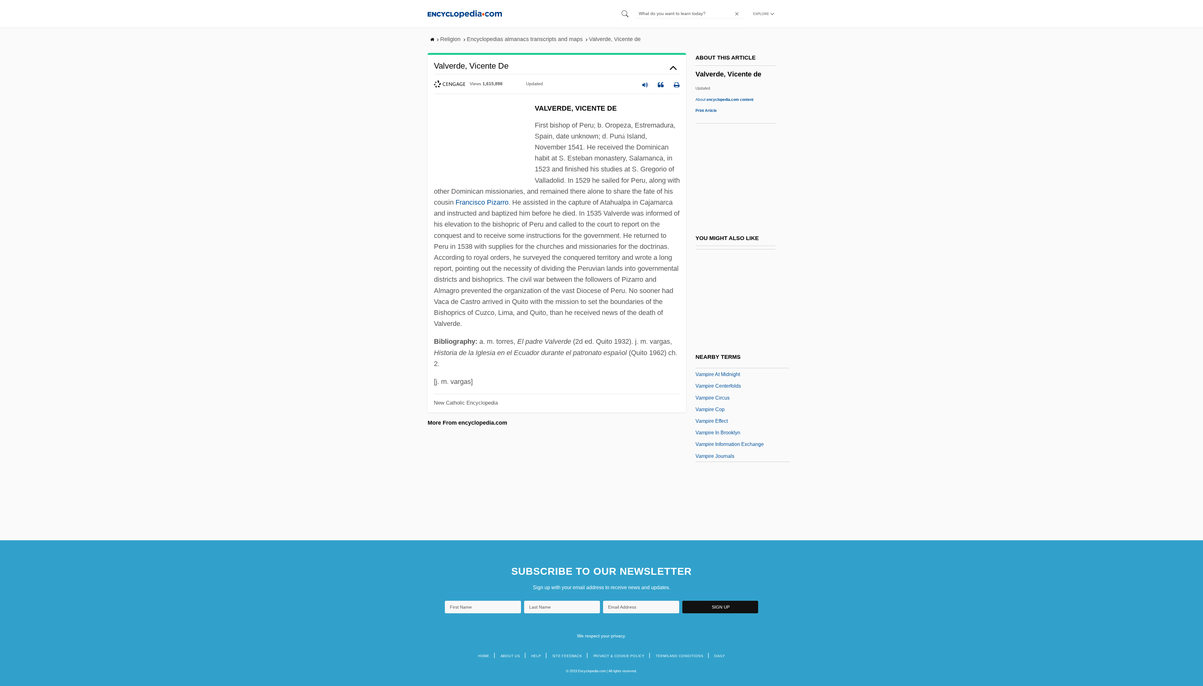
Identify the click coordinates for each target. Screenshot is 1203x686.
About (724, 99)
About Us (510, 656)
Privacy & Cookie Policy (618, 656)
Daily (719, 656)
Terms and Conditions (679, 656)
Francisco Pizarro (482, 202)
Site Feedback (567, 656)
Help (536, 656)
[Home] (465, 14)
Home (483, 656)
